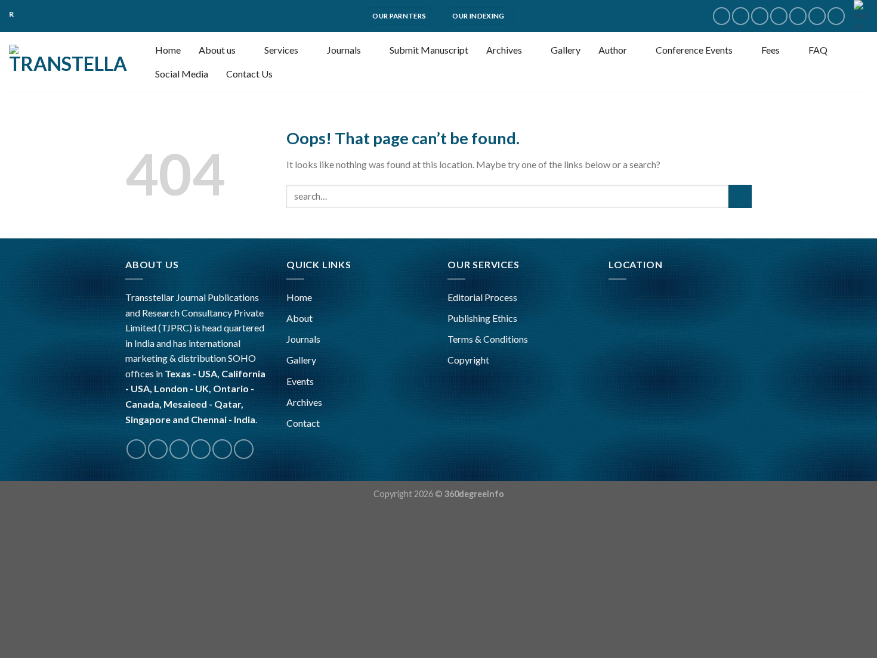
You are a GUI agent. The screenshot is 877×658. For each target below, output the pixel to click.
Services (281, 49)
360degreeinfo (474, 494)
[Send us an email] (779, 15)
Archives (504, 49)
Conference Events (694, 49)
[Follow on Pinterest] (817, 15)
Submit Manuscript (429, 49)
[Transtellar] (68, 62)
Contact (303, 423)
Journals (344, 49)
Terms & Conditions (487, 338)
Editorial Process (482, 297)
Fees (770, 49)
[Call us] (798, 15)
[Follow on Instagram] (740, 15)
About (299, 318)
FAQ (817, 49)
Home (168, 49)
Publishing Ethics (482, 318)
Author (612, 49)
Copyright (468, 359)
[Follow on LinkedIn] (836, 15)
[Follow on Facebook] (721, 15)
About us (217, 49)
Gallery (565, 49)
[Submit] (740, 196)
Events (300, 381)
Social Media (181, 73)
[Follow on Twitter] (759, 15)
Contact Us (249, 73)
